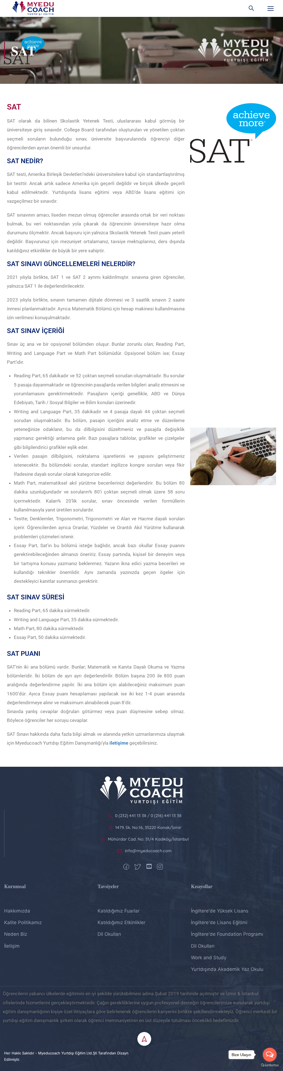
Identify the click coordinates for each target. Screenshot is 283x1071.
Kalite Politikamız (23, 922)
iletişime (118, 743)
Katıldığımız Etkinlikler (121, 922)
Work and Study (208, 957)
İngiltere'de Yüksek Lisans (219, 911)
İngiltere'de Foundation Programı (227, 934)
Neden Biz (15, 934)
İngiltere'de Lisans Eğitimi (219, 922)
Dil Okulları (109, 934)
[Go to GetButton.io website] (270, 1065)
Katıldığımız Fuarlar (119, 911)
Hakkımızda (17, 911)
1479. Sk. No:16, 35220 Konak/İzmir (148, 827)
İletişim (12, 946)
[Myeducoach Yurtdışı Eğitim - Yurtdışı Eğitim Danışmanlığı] (33, 8)
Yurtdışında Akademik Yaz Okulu (227, 969)
